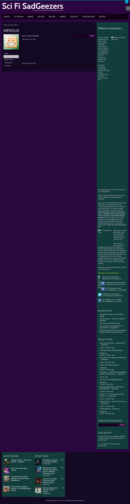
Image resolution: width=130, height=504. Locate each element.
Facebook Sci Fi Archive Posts (115, 284)
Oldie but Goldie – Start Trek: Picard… (112, 401)
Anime (30, 16)
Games (63, 16)
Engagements (8, 62)
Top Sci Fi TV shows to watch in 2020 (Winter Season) (50, 480)
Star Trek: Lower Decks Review (110, 323)
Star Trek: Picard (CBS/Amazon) (110, 379)
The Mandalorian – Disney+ (109, 409)
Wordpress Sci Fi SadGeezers (111, 279)
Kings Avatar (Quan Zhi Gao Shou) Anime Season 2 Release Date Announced (113, 331)
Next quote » (102, 445)
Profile (6, 53)
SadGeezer (47, 463)
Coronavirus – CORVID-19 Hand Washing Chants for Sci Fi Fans (113, 373)
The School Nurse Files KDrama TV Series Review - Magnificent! (20, 478)
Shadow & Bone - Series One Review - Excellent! (21, 461)
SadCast (74, 16)
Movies (41, 16)
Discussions (88, 16)
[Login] (126, 1)
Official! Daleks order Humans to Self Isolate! (50, 489)
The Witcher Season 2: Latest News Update (50, 461)
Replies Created (8, 59)
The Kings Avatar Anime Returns (110, 350)
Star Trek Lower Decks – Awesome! (111, 343)
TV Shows (18, 16)
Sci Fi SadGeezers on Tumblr (111, 301)
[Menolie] (11, 51)
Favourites (7, 65)
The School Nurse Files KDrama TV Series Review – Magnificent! (111, 327)
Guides (102, 16)
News (6, 16)
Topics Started (8, 56)
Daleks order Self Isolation (108, 365)
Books (52, 16)
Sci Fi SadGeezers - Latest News (116, 290)
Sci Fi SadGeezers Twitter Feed (112, 296)
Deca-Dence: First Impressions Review (112, 357)
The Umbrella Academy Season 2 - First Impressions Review (21, 488)
